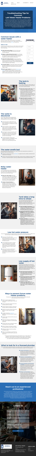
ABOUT (29, 449)
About (18, 2)
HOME (29, 448)
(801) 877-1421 (13, 4)
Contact (31, 2)
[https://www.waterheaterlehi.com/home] (5, 3)
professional (16, 153)
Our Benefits (26, 2)
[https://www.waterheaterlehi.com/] (7, 446)
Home (12, 2)
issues (12, 42)
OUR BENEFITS (31, 450)
